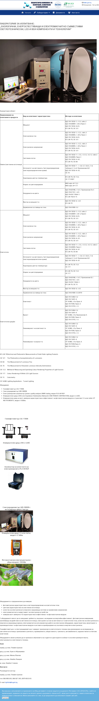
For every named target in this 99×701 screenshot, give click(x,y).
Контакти (75, 13)
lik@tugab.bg (87, 2)
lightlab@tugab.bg (11, 682)
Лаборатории (42, 13)
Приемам (5, 698)
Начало (27, 13)
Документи (60, 13)
